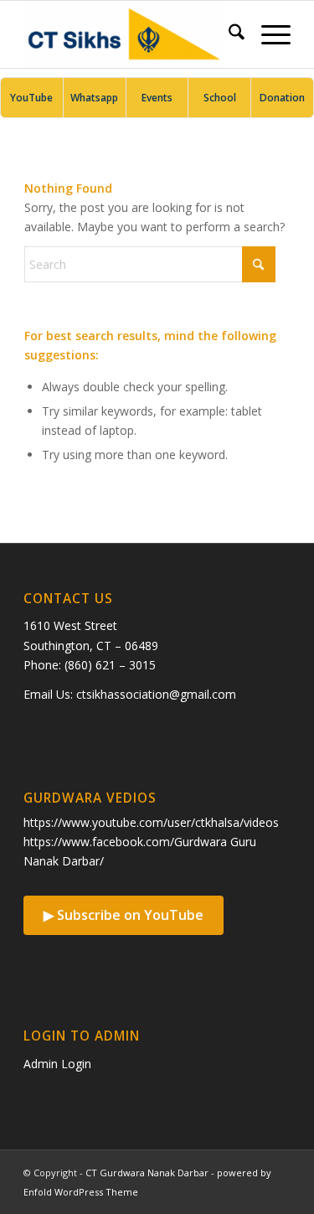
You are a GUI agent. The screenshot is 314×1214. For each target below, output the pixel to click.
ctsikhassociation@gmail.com (156, 694)
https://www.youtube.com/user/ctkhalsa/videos (151, 822)
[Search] (228, 34)
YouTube (31, 97)
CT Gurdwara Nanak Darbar (146, 1172)
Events (157, 97)
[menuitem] (228, 34)
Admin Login (57, 1064)
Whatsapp (94, 97)
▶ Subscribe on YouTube (123, 915)
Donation (282, 97)
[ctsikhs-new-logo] (130, 34)
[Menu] (268, 34)
